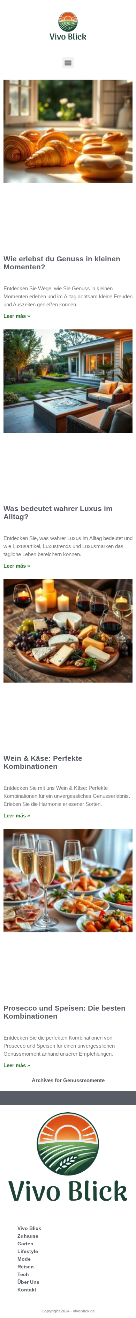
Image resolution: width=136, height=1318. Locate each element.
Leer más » (16, 316)
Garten (25, 1243)
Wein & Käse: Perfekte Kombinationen (42, 762)
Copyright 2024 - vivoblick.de (68, 1311)
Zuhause (27, 1236)
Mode (24, 1259)
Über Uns (28, 1282)
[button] (68, 62)
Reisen (25, 1266)
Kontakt (26, 1289)
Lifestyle (27, 1251)
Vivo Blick (29, 1228)
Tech (23, 1274)
